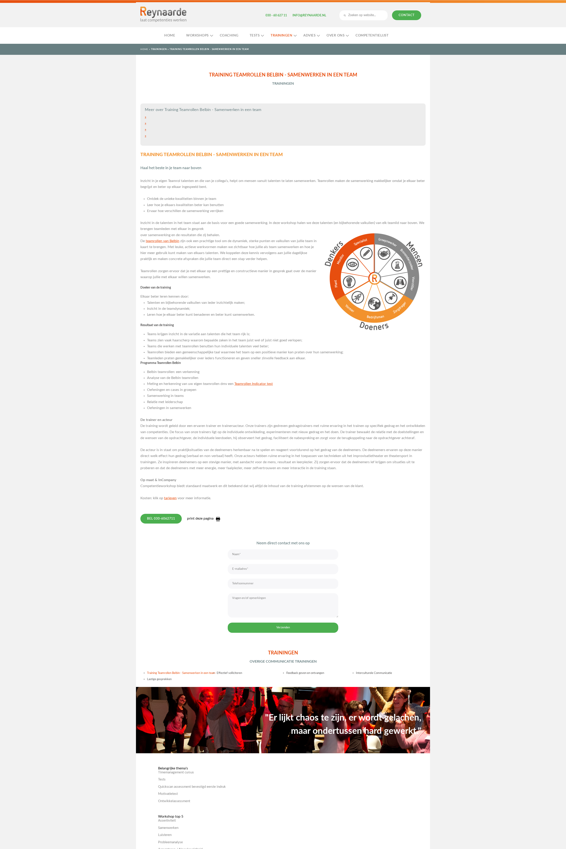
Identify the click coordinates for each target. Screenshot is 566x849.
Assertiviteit (167, 820)
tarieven (170, 498)
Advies (309, 35)
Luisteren (165, 835)
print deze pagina (200, 518)
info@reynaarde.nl (309, 15)
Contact (407, 15)
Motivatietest (168, 793)
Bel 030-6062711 (161, 518)
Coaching (229, 35)
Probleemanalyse (170, 842)
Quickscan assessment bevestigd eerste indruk (192, 786)
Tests (255, 35)
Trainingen (281, 35)
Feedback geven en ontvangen (305, 673)
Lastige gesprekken (159, 679)
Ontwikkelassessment (174, 801)
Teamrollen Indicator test (253, 384)
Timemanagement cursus (176, 772)
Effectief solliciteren (229, 673)
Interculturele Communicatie (374, 673)
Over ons (335, 35)
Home (169, 35)
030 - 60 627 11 (276, 15)
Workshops (197, 35)
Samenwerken (168, 828)
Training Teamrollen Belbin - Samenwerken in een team (181, 673)
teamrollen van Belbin (162, 241)
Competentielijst (372, 35)
